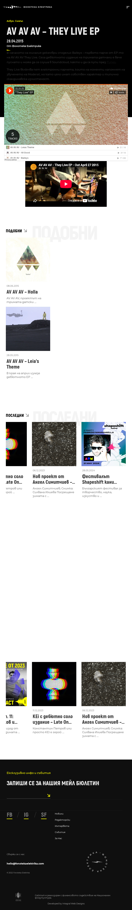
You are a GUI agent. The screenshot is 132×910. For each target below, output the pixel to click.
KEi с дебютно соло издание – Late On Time (53, 719)
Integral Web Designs (73, 903)
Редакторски (62, 820)
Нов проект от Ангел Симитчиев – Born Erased (52, 479)
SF (44, 815)
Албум (10, 21)
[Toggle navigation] (127, 7)
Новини (59, 813)
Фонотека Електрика (26, 46)
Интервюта (62, 826)
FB (9, 815)
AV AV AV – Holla (22, 292)
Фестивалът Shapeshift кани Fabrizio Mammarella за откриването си (102, 479)
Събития (60, 832)
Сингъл (19, 21)
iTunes (111, 62)
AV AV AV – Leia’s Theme (23, 364)
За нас (58, 838)
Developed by (55, 903)
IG (26, 815)
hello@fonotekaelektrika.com (25, 863)
